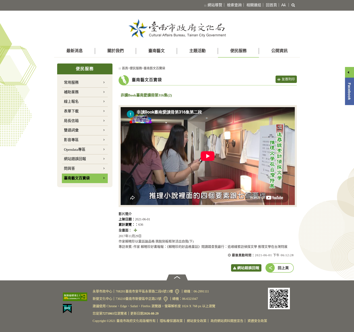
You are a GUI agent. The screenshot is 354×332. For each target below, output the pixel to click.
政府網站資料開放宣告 (227, 321)
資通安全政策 (257, 321)
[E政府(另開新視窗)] (76, 308)
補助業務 (71, 92)
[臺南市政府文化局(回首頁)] (177, 28)
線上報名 (71, 102)
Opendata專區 (74, 149)
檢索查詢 (234, 5)
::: (205, 5)
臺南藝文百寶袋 (77, 178)
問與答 (69, 169)
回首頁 (271, 5)
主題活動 (197, 51)
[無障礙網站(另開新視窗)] (76, 296)
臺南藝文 (156, 51)
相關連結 (253, 5)
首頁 (125, 68)
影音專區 (71, 140)
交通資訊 (177, 291)
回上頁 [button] (283, 268)
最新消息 (74, 51)
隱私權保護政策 (171, 321)
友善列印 (288, 79)
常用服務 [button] (71, 82)
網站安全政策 (196, 321)
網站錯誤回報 (75, 159)
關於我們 (115, 51)
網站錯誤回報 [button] (248, 268)
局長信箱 (71, 121)
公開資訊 (279, 51)
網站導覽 (215, 5)
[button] (283, 5)
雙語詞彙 (71, 130)
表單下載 (71, 111)
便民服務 (238, 51)
